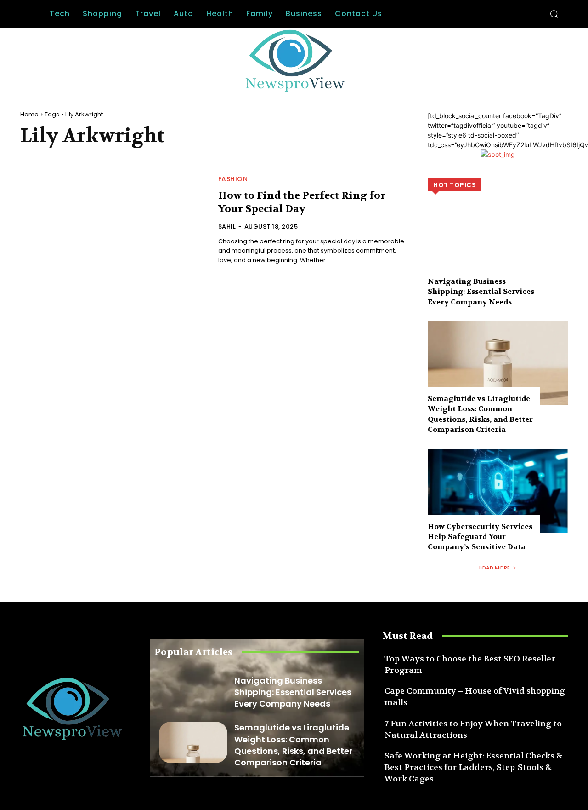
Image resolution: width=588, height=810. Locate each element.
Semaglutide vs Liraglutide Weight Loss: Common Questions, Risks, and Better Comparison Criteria (480, 414)
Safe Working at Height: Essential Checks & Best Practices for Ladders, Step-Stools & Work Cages (473, 767)
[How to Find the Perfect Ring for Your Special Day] (113, 221)
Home (29, 114)
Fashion (233, 179)
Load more (494, 567)
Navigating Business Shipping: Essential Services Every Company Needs (481, 291)
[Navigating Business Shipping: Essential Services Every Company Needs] (498, 246)
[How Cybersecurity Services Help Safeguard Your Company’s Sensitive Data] (498, 491)
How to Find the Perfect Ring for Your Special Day (301, 202)
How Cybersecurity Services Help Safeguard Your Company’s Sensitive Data (480, 537)
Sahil (227, 226)
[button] (554, 14)
